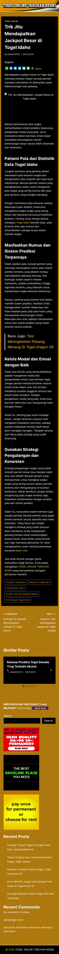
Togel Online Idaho (15, 588)
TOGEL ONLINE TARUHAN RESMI (22, 594)
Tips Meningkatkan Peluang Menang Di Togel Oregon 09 (30, 341)
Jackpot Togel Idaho (16, 582)
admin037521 (13, 54)
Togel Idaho (23, 222)
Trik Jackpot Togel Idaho (18, 600)
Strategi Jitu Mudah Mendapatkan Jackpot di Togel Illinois (14, 622)
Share (38, 68)
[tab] (23, 686)
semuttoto (9, 927)
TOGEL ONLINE (11, 21)
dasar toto (21, 550)
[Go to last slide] (8, 670)
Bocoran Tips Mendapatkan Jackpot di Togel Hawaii (46, 622)
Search (7, 715)
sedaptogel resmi (13, 919)
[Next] (51, 670)
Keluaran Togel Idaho (39, 582)
